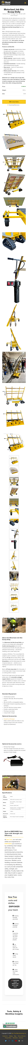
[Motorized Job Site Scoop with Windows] (14, 184)
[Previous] (4, 734)
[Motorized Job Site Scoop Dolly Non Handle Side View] (14, 340)
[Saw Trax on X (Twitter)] (6, 1041)
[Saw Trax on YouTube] (16, 1041)
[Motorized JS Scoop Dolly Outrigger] (14, 220)
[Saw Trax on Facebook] (9, 1041)
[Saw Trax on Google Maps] (19, 1041)
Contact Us (5, 1036)
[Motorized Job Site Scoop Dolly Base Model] (14, 419)
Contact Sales (15, 102)
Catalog (11, 1036)
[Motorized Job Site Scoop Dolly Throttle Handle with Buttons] (14, 292)
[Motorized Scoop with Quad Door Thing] (14, 202)
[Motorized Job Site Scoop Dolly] (14, 118)
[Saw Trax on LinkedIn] (13, 1041)
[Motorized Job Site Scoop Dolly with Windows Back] (14, 163)
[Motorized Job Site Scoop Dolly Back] (14, 395)
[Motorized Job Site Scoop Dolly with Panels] (14, 142)
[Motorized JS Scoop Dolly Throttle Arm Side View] (14, 316)
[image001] (14, 367)
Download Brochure (14, 105)
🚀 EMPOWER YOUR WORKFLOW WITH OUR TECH (15, 983)
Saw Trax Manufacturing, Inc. (18, 1033)
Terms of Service (21, 1036)
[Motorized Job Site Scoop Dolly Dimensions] (14, 443)
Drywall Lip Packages (9, 719)
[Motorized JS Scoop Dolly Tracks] (14, 244)
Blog (15, 1036)
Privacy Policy (8, 1037)
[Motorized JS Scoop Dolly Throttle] (14, 268)
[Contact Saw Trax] (22, 1041)
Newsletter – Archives (18, 1037)
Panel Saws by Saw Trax (6, 1)
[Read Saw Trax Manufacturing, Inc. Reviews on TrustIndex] (10, 1027)
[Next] (24, 734)
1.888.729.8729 (5, 4)
